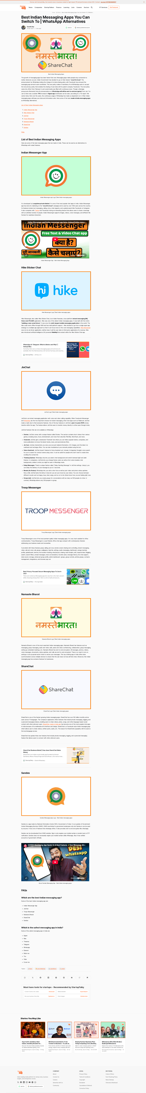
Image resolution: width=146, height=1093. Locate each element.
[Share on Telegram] (56, 977)
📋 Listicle (62, 968)
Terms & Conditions (84, 1077)
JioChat (26, 116)
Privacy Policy (83, 1074)
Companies (38, 7)
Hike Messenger (85, 328)
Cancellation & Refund (85, 1085)
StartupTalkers (49, 7)
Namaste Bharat (29, 121)
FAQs (22, 132)
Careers (79, 7)
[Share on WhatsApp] (24, 977)
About (54, 1074)
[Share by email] (71, 977)
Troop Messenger (29, 119)
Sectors (86, 7)
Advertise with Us (58, 1082)
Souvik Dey (30, 27)
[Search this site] (91, 7)
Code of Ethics (110, 1074)
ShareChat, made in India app (52, 724)
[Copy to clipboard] (79, 977)
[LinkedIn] (24, 1082)
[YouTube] (29, 1082)
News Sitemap (110, 1079)
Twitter (37, 210)
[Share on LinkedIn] (48, 977)
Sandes (26, 127)
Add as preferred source (83, 27)
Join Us (70, 27)
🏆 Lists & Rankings (40, 968)
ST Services (103, 7)
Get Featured (114, 7)
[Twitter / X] (18, 1082)
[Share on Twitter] (32, 977)
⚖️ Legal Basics (52, 968)
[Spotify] (32, 1082)
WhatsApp (27, 420)
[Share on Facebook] (40, 977)
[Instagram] (27, 1082)
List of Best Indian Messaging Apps (32, 105)
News (31, 7)
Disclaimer (82, 1082)
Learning (66, 7)
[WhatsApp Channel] (35, 1082)
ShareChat (27, 124)
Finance (58, 7)
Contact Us (56, 1077)
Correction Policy (84, 1088)
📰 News (30, 968)
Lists (72, 7)
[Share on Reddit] (63, 977)
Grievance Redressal (111, 1082)
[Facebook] (21, 1082)
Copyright (82, 1079)
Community (56, 1085)
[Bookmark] (87, 977)
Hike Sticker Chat (29, 113)
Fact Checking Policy (112, 1077)
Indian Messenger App (30, 110)
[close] (144, 2)
